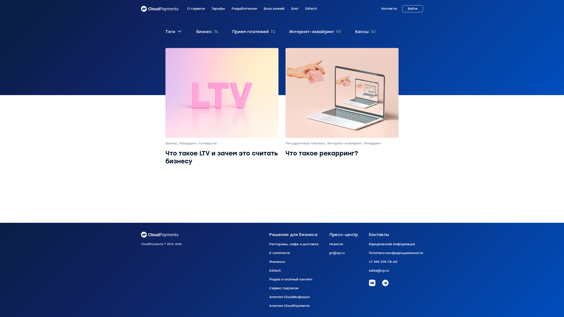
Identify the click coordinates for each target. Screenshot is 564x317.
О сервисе (196, 8)
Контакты (389, 8)
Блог (295, 8)
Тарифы (218, 8)
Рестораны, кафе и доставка (293, 244)
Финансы (277, 262)
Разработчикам (244, 8)
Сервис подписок (284, 288)
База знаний (274, 8)
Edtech (311, 8)
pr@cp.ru (337, 253)
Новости (336, 244)
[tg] (385, 283)
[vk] (372, 283)
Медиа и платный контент (290, 279)
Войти (412, 9)
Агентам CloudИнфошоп (289, 297)
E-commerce (279, 253)
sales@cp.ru (379, 271)
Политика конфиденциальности (396, 253)
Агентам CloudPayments (289, 306)
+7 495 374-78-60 (383, 262)
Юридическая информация (392, 244)
